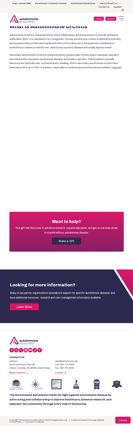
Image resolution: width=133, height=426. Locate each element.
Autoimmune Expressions (83, 3)
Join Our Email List (108, 3)
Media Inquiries (17, 373)
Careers (59, 373)
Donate (99, 19)
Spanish (117, 7)
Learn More (24, 307)
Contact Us (103, 7)
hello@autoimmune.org (66, 361)
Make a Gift (66, 241)
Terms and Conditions (34, 422)
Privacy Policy (15, 422)
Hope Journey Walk (21, 3)
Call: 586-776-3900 (64, 364)
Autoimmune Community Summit (51, 3)
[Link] (24, 340)
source (117, 67)
